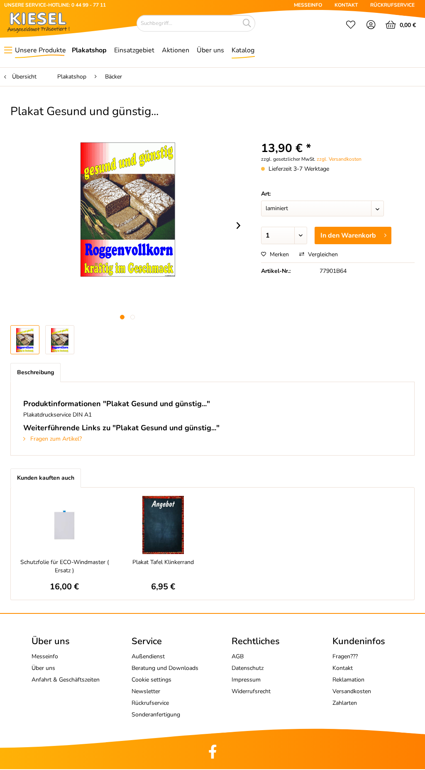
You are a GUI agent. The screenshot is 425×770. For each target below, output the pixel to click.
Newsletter (146, 691)
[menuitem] (350, 25)
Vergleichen (322, 254)
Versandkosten (351, 691)
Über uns (43, 668)
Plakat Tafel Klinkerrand (163, 562)
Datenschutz (248, 668)
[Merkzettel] (350, 25)
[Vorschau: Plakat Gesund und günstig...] (59, 339)
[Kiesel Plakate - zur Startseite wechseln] (38, 22)
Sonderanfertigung (156, 715)
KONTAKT (346, 5)
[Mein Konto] (371, 25)
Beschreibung (35, 372)
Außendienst (148, 656)
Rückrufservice (150, 703)
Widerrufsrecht (251, 691)
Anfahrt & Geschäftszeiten (66, 680)
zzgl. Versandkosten (339, 159)
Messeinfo (45, 656)
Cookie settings (151, 680)
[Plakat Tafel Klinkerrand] (163, 525)
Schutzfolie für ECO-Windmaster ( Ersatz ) (64, 566)
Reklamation (348, 680)
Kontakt (342, 668)
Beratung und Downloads (165, 668)
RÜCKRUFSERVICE (392, 5)
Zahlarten (344, 703)
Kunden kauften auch (45, 478)
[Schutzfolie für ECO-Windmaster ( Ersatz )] (64, 525)
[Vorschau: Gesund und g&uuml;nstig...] (24, 339)
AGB (238, 656)
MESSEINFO (308, 5)
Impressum (246, 680)
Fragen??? (345, 656)
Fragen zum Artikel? (55, 439)
